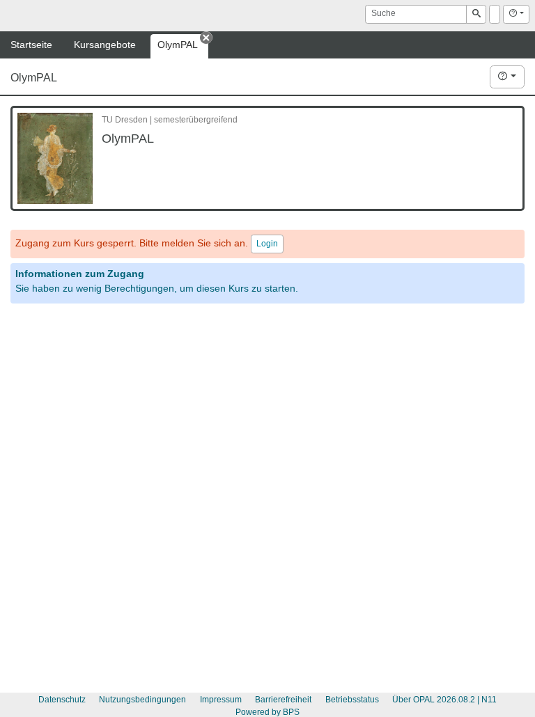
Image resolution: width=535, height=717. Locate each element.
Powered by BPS (267, 712)
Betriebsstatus (352, 699)
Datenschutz (62, 699)
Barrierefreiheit (283, 699)
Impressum (221, 699)
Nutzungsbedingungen (142, 699)
